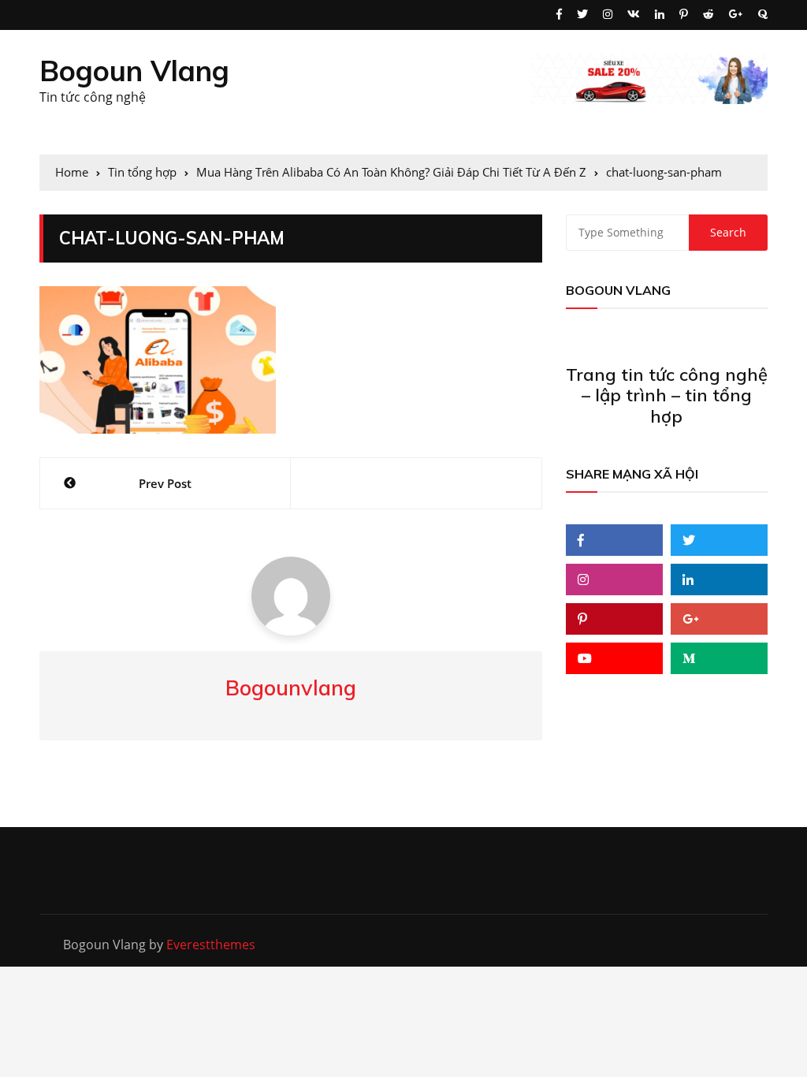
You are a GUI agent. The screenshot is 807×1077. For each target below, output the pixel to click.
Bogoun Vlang (134, 70)
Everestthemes (210, 944)
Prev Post (165, 483)
